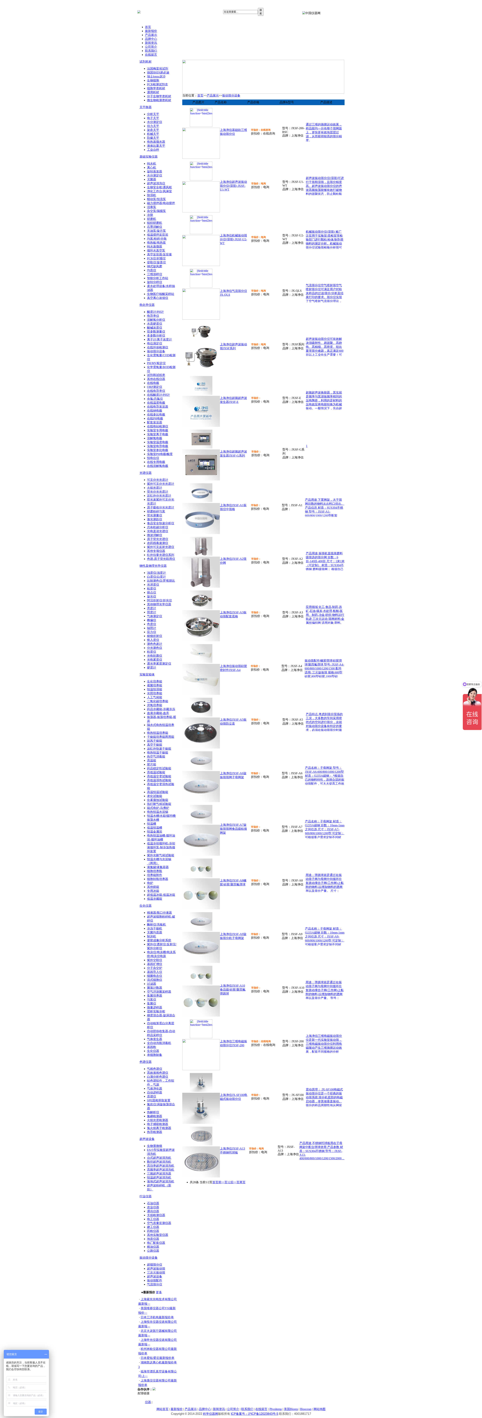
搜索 (260, 12)
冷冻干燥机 (154, 928)
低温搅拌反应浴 (157, 234)
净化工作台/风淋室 (159, 191)
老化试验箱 (154, 796)
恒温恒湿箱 (154, 689)
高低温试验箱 (156, 772)
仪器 (148, 1402)
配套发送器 (154, 422)
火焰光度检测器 (157, 1120)
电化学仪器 (147, 304)
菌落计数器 (154, 987)
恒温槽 (151, 823)
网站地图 (319, 1409)
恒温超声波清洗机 (159, 1177)
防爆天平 (153, 137)
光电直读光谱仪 (157, 531)
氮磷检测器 (154, 1116)
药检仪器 (153, 1231)
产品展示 (151, 34)
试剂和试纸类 (156, 375)
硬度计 (151, 667)
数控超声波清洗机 (159, 1161)
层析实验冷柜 (156, 1011)
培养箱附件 (154, 875)
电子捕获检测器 (157, 1124)
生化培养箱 (154, 681)
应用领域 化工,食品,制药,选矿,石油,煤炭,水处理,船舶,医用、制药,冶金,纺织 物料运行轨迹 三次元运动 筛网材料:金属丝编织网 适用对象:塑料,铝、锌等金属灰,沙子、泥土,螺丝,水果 (325, 618)
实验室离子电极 (157, 434)
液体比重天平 (156, 145)
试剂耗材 (146, 61)
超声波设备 (147, 1139)
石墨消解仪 (154, 226)
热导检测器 (154, 1132)
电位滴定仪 (154, 343)
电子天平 (153, 118)
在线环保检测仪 (157, 347)
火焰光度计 (154, 487)
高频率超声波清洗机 (160, 1169)
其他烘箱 (153, 886)
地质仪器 (153, 1238)
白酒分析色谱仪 (157, 1076)
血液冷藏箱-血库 (158, 713)
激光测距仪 (154, 519)
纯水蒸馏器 (154, 246)
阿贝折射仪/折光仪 (159, 600)
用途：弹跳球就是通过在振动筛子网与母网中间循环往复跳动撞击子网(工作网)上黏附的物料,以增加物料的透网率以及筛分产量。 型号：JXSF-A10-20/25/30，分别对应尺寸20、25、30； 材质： (325, 994)
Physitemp (275, 1409)
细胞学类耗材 (156, 88)
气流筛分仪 (154, 1284)
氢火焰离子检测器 (159, 1128)
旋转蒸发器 (154, 171)
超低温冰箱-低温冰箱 (161, 894)
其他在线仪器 (156, 379)
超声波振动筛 (156, 1268)
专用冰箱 (153, 890)
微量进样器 (154, 1007)
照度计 (151, 612)
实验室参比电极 (157, 450)
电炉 (150, 883)
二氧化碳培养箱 (157, 701)
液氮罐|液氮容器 (158, 867)
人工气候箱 (154, 697)
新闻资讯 (151, 42)
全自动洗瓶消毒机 (159, 1043)
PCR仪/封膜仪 (156, 258)
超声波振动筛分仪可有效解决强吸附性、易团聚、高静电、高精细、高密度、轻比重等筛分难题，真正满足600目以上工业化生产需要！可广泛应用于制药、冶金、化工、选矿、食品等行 (324, 350)
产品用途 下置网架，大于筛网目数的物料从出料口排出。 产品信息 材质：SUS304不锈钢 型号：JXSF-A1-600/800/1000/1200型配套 (324, 507)
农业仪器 (153, 1207)
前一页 (222, 1182)
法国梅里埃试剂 (157, 68)
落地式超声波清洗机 (160, 1181)
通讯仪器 (153, 1211)
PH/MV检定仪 (156, 363)
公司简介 (151, 46)
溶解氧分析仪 (156, 319)
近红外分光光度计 (159, 495)
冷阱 (150, 215)
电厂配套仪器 (156, 1242)
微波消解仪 (154, 535)
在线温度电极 (156, 402)
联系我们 (151, 50)
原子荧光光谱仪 (157, 539)
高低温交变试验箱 (159, 776)
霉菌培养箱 (154, 685)
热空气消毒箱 (156, 756)
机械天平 (153, 133)
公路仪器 (153, 1250)
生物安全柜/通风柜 (159, 187)
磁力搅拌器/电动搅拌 (161, 203)
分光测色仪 (154, 647)
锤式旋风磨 (154, 266)
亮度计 (151, 608)
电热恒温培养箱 (157, 732)
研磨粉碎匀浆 (156, 511)
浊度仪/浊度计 (156, 572)
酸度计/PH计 (155, 311)
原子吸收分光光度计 (160, 507)
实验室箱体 (147, 674)
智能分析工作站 (157, 278)
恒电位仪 (153, 458)
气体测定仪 (154, 616)
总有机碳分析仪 (157, 527)
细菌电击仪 (154, 975)
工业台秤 (153, 149)
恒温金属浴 (154, 831)
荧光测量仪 (154, 515)
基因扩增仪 (154, 964)
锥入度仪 (153, 639)
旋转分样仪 (154, 282)
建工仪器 (153, 1227)
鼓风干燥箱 (154, 740)
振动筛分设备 (156, 351)
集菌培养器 (154, 995)
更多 (159, 1292)
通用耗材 (153, 92)
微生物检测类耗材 (159, 100)
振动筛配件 (154, 1280)
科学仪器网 (210, 1413)
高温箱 (151, 760)
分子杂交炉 (154, 968)
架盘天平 (153, 129)
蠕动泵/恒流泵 (156, 199)
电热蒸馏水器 (156, 141)
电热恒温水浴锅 (157, 811)
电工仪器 (153, 1219)
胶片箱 (151, 764)
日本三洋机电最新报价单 (157, 1317)
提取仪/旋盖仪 (156, 262)
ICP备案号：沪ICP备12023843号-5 (254, 1413)
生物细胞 (153, 80)
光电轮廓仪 (154, 655)
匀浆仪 (151, 999)
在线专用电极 (156, 462)
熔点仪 (151, 592)
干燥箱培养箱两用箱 (160, 736)
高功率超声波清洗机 (160, 1165)
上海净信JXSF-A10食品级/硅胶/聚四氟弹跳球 (233, 989)
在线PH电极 (155, 418)
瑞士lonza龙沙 (156, 76)
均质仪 (151, 270)
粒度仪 (151, 651)
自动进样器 (154, 1092)
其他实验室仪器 (157, 1234)
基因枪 (151, 1047)
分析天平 (153, 114)
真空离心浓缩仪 (157, 297)
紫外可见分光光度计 (160, 483)
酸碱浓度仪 (154, 327)
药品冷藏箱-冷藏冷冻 (161, 709)
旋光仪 (151, 596)
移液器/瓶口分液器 (159, 912)
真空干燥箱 (154, 744)
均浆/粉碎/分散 (157, 238)
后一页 (234, 1182)
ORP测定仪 (154, 386)
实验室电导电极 (157, 446)
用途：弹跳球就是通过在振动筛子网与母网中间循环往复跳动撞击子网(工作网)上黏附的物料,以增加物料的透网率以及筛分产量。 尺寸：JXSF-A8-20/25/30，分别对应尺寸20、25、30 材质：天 (325, 886)
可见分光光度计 (157, 479)
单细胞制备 (154, 1054)
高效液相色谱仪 (157, 1072)
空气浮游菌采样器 (159, 991)
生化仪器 (146, 905)
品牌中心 (151, 38)
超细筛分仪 (154, 1264)
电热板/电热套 (156, 242)
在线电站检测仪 (157, 426)
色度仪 (151, 624)
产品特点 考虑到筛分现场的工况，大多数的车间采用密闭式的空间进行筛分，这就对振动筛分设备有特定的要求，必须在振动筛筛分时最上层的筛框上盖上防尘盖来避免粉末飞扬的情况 (324, 726)
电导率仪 (153, 315)
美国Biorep (291, 1409)
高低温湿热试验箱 (159, 780)
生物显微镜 (154, 1145)
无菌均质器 (154, 932)
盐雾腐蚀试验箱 (157, 800)
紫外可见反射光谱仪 (160, 547)
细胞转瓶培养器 (157, 879)
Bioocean (305, 1409)
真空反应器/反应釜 (159, 254)
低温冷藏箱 (154, 898)
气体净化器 (154, 1088)
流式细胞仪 (154, 979)
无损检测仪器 (156, 1215)
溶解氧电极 (154, 438)
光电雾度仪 (154, 659)
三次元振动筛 (156, 1272)
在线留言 (151, 54)
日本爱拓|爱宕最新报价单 (157, 1357)
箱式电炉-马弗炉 (158, 807)
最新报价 (151, 31)
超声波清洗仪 (156, 183)
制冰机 (151, 936)
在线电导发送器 (157, 406)
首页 (148, 27)
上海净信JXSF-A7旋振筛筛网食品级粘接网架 (233, 828)
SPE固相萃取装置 (158, 1100)
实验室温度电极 (157, 442)
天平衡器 (146, 107)
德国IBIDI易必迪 (158, 72)
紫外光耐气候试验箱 (160, 855)
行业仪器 (146, 1196)
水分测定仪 (154, 122)
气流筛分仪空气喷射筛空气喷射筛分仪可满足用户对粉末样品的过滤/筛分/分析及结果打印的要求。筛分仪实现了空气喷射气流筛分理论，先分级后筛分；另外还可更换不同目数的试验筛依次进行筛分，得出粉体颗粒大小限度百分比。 (324, 301)
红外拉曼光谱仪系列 (160, 554)
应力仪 (151, 632)
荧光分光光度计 (157, 491)
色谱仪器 (146, 1061)
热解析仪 (153, 1112)
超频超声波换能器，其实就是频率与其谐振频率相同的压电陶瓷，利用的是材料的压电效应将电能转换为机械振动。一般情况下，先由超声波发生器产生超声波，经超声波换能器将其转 (324, 404)
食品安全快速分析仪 (160, 523)
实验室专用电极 (157, 430)
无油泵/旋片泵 (156, 230)
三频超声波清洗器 (159, 1173)
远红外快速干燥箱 (159, 748)
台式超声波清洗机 (159, 1157)
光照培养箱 (154, 693)
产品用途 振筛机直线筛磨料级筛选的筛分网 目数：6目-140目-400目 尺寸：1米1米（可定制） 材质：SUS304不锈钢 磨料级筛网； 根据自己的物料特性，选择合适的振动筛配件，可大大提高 (325, 565)
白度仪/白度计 (156, 576)
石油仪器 (153, 1203)
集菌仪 (151, 1003)
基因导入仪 (154, 971)
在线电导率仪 (156, 390)
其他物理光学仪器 (159, 604)
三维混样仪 (154, 274)
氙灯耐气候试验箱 (159, 804)
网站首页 (162, 1409)
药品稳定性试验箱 (159, 768)
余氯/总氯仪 (155, 398)
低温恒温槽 (154, 827)
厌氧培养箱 (154, 705)
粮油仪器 (153, 1246)
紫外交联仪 (154, 960)
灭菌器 (151, 179)
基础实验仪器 (149, 156)
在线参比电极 (156, 414)
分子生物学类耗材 (159, 96)
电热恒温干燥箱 (157, 752)
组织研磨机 (154, 222)
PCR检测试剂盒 (157, 84)
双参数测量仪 (156, 331)
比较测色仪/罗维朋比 (161, 580)
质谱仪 (151, 1096)
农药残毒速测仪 (157, 543)
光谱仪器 (146, 472)
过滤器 (151, 983)
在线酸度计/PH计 (158, 394)
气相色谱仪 (154, 1068)
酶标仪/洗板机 (156, 924)
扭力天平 (153, 126)
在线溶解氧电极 (157, 465)
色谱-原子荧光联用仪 (161, 558)
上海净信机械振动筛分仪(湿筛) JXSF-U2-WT (233, 239)
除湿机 (151, 195)
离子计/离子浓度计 (159, 339)
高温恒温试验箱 (157, 792)
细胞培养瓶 (154, 871)
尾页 (242, 1182)
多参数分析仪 (156, 335)
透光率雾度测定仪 (159, 663)
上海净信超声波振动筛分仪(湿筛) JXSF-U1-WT (233, 185)
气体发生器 (154, 1039)
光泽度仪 (153, 584)
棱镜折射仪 (154, 636)
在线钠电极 (154, 410)
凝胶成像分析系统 (159, 940)
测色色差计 (154, 643)
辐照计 (151, 628)
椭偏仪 (151, 620)
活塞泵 (151, 207)
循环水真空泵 (156, 250)
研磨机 (151, 218)
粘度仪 (151, 588)
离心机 (151, 167)
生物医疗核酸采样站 (160, 294)
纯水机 (151, 163)
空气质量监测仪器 (159, 1223)
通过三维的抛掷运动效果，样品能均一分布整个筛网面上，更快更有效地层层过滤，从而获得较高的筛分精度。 (324, 132)
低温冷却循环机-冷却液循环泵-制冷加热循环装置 (161, 847)
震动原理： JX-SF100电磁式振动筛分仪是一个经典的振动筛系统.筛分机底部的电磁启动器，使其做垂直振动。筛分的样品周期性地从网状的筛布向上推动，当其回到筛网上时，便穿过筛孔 (324, 1101)
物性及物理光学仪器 (153, 565)
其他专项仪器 (156, 550)
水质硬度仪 (154, 323)
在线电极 (153, 383)
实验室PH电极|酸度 (160, 454)
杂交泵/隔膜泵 (156, 211)
